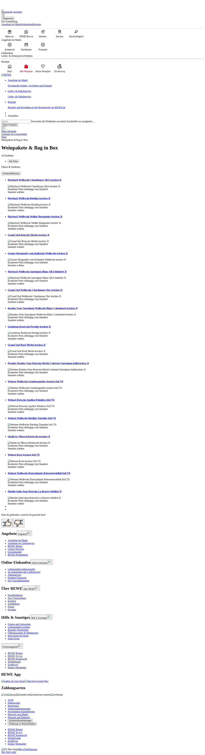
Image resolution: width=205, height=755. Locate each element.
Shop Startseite (8, 131)
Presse (11, 606)
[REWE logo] (6, 74)
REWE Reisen (15, 653)
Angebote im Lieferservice (21, 543)
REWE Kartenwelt (17, 659)
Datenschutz (14, 703)
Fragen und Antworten (19, 624)
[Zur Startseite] (12, 6)
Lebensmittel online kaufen (21, 569)
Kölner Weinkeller (17, 667)
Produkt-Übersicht (17, 577)
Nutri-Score (14, 638)
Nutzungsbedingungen (19, 708)
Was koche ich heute (18, 635)
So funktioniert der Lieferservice (24, 572)
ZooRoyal (13, 664)
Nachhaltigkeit (15, 595)
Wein (4, 137)
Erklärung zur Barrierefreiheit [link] (22, 724)
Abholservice (14, 575)
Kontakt (12, 609)
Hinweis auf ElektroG (19, 717)
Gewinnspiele (15, 552)
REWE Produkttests (18, 554)
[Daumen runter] (18, 523)
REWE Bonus (15, 546)
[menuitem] (9, 34)
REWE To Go (15, 656)
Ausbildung (14, 604)
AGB (10, 700)
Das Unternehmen (17, 598)
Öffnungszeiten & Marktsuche (23, 632)
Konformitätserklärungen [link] (20, 720)
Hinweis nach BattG (18, 714)
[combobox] (16, 121)
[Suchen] (94, 122)
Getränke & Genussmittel (14, 134)
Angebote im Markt (18, 540)
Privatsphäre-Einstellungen (21, 711)
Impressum (13, 705)
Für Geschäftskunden (18, 580)
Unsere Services (16, 549)
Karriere (12, 601)
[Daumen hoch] (7, 523)
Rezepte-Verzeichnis (18, 630)
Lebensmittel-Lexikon (19, 627)
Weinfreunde (14, 661)
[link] (106, 83)
